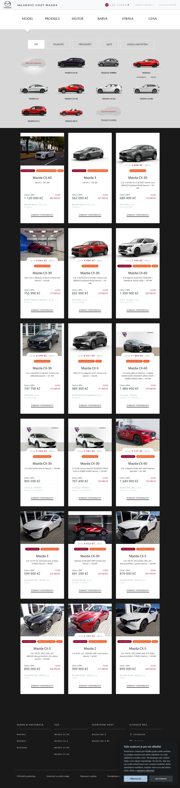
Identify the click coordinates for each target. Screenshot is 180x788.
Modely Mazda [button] (144, 5)
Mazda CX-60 (42, 177)
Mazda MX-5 (99, 734)
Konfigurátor (167, 5)
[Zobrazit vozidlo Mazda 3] (90, 149)
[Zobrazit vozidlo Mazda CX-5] (138, 527)
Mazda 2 (90, 648)
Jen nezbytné (161, 778)
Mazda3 (21, 741)
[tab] (27, 18)
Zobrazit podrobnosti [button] (42, 215)
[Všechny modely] (33, 61)
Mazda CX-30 (137, 177)
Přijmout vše (135, 778)
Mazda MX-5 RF (101, 741)
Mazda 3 (90, 177)
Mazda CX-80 (61, 747)
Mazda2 (21, 734)
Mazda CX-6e (61, 754)
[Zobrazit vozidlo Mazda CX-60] (42, 149)
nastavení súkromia (145, 770)
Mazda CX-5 (90, 368)
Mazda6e (22, 747)
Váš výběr (119, 5)
